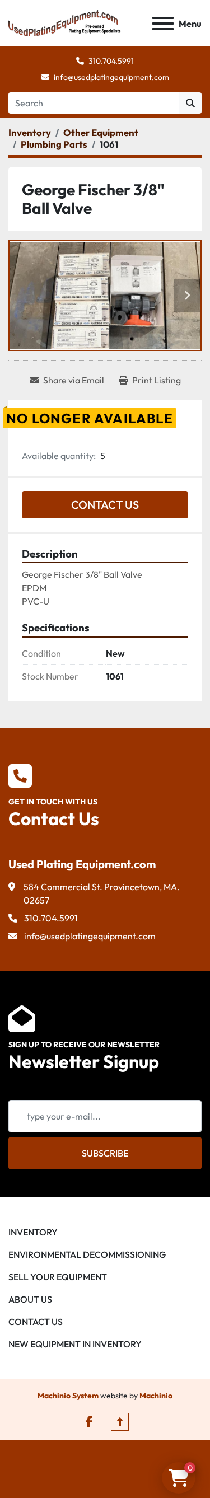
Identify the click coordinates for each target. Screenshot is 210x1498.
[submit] (190, 103)
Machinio (155, 1396)
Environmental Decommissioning (87, 1254)
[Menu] (163, 23)
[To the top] (120, 1422)
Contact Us (105, 505)
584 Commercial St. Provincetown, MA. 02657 (102, 893)
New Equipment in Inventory (75, 1344)
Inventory (33, 1232)
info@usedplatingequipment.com (111, 77)
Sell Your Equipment (57, 1276)
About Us (30, 1299)
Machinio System (68, 1396)
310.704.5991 (111, 61)
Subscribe (105, 1153)
